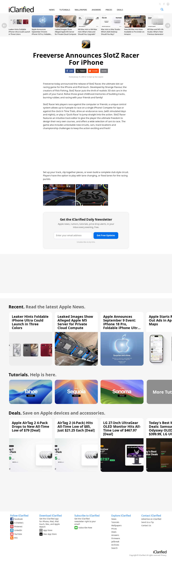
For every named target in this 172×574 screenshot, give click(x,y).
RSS (16, 537)
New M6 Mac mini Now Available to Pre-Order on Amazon (134, 31)
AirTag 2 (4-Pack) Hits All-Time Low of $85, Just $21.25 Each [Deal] (76, 426)
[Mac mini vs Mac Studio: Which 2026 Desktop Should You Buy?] (112, 26)
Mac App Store (50, 534)
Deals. (15, 413)
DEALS (120, 9)
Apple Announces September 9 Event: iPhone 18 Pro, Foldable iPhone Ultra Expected (41, 33)
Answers (115, 535)
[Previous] (4, 25)
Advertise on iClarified (151, 519)
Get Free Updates (106, 235)
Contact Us (146, 525)
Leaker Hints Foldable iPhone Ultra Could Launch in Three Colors (19, 31)
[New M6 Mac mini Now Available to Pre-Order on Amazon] (135, 26)
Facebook (18, 519)
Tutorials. (19, 374)
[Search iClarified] (162, 9)
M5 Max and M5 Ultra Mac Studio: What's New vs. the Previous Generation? (158, 31)
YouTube (18, 534)
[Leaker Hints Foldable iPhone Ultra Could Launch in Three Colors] (19, 26)
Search (114, 548)
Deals (113, 532)
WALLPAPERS (81, 9)
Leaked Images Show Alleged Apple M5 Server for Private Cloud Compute (65, 31)
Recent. (17, 307)
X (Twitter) (18, 522)
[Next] (167, 25)
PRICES (109, 9)
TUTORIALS (64, 9)
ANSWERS (96, 9)
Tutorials (115, 522)
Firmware (115, 538)
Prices (114, 528)
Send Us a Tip (147, 522)
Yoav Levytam (99, 77)
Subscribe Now (85, 527)
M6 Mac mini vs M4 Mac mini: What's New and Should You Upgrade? (87, 31)
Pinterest (18, 526)
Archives (115, 544)
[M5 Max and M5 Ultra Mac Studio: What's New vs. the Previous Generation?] (158, 26)
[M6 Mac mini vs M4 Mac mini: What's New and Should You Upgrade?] (88, 26)
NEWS (52, 9)
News (113, 519)
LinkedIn (18, 530)
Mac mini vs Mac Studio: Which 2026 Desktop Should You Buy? (110, 31)
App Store (47, 530)
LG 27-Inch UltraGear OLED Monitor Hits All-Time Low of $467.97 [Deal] (122, 428)
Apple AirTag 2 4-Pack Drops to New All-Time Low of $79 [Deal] (30, 426)
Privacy (163, 555)
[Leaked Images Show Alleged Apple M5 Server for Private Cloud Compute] (65, 26)
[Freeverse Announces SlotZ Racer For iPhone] (59, 195)
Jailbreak (115, 541)
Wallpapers (116, 525)
